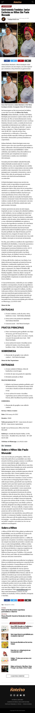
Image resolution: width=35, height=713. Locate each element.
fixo (13, 604)
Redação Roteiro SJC (13, 19)
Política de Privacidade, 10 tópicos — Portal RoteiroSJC (18, 704)
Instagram (8, 445)
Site (2, 445)
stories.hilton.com (22, 589)
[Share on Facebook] (7, 61)
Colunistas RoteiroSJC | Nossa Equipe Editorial (18, 702)
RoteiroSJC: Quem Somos (17, 699)
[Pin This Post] (21, 61)
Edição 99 (7, 604)
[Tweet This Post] (14, 61)
